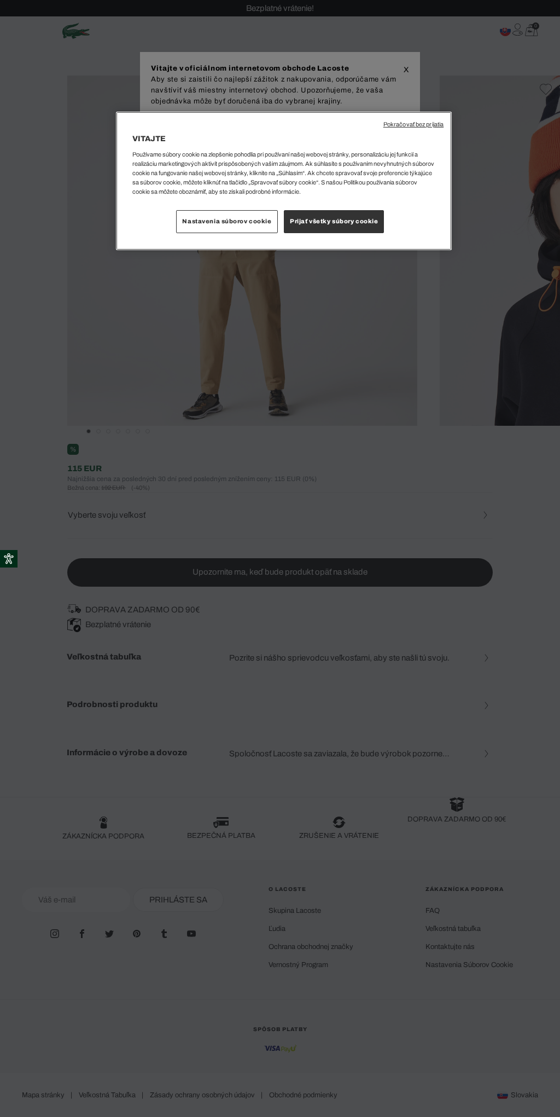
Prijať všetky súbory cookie (334, 221)
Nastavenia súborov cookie (226, 221)
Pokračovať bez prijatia (413, 124)
